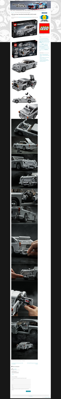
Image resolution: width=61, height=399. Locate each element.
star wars (43, 49)
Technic (46, 49)
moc (45, 44)
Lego (20, 360)
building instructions (47, 41)
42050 (43, 38)
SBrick (44, 48)
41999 (41, 38)
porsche (43, 45)
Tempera (46, 397)
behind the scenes (43, 40)
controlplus (43, 42)
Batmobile (40, 40)
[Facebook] (42, 13)
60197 (45, 39)
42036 (42, 38)
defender (48, 42)
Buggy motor (41, 41)
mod (47, 44)
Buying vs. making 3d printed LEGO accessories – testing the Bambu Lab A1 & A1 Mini (45, 55)
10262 (13, 360)
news (13, 12)
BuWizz (40, 42)
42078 (40, 39)
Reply (13, 374)
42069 (46, 38)
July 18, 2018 (13, 15)
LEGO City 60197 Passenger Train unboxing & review (32, 363)
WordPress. (49, 397)
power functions (42, 46)
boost (45, 40)
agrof (46, 39)
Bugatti (46, 40)
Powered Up (46, 45)
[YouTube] (43, 13)
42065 (45, 38)
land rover (40, 44)
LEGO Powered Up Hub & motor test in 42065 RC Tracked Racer (17, 363)
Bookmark (24, 360)
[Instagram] (46, 13)
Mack (44, 44)
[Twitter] (45, 13)
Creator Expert (15, 360)
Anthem (48, 39)
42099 (42, 39)
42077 (47, 38)
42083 (41, 39)
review (42, 48)
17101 (39, 38)
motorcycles (40, 45)
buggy (48, 40)
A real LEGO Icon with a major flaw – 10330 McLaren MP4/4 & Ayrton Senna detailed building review (44, 60)
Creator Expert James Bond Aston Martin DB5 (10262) (25, 17)
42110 (44, 39)
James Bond (18, 360)
